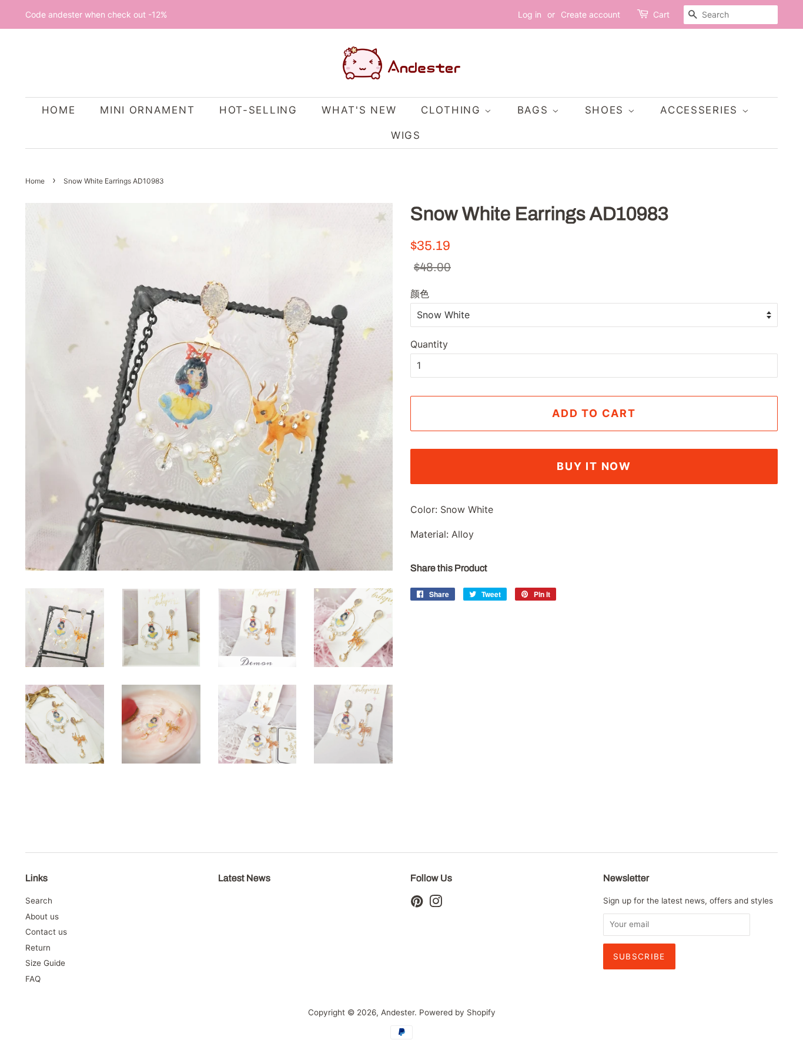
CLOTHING (452, 110)
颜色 (419, 293)
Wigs (406, 135)
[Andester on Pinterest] (416, 903)
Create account (590, 14)
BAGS (535, 110)
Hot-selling (258, 110)
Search (38, 900)
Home (35, 180)
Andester (397, 1012)
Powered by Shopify (457, 1012)
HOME (59, 110)
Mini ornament (147, 110)
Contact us (46, 931)
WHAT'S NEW (359, 110)
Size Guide (45, 963)
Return (38, 947)
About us (42, 916)
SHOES (606, 110)
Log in (529, 14)
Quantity (429, 344)
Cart (661, 14)
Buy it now (594, 466)
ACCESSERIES (700, 110)
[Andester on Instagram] (435, 903)
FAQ (33, 979)
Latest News (244, 878)
